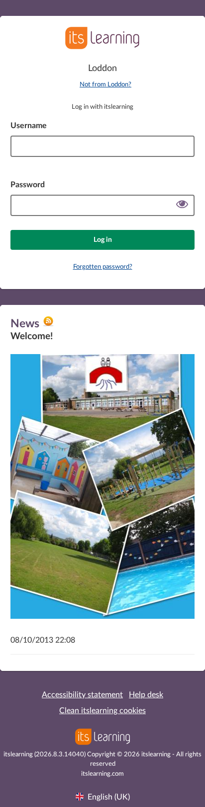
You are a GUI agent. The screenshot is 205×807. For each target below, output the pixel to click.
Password (27, 185)
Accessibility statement (82, 695)
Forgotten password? (102, 267)
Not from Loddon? (105, 84)
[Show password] (182, 205)
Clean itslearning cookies (102, 711)
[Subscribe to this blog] (48, 325)
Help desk (146, 695)
